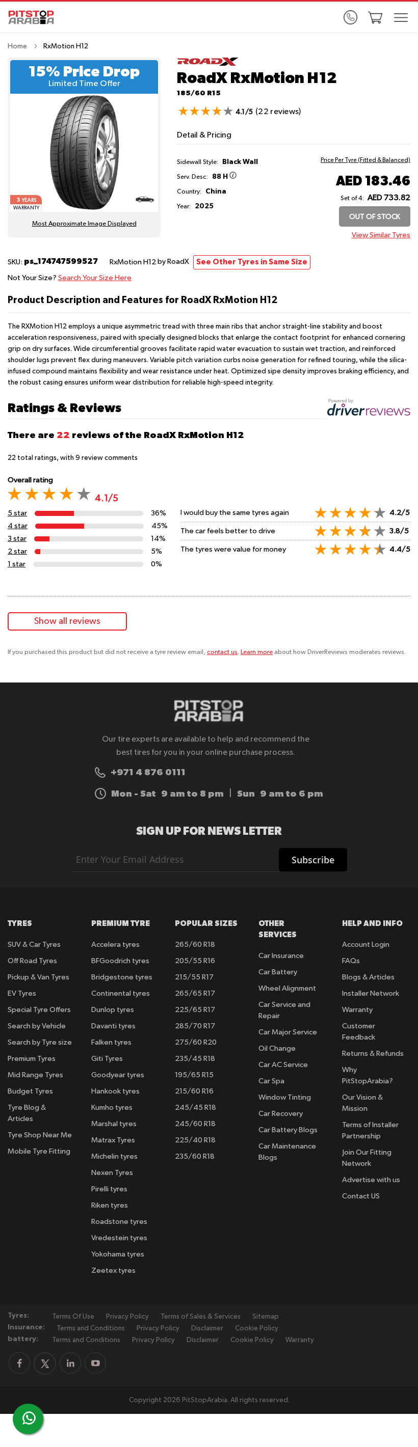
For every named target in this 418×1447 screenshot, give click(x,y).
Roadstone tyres (119, 1221)
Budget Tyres (30, 1091)
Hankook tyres (115, 1091)
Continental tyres (120, 993)
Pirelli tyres (109, 1189)
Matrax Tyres (113, 1140)
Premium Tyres (32, 1058)
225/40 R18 (195, 1140)
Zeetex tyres (113, 1270)
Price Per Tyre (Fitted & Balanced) (365, 160)
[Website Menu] (401, 18)
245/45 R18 (195, 1107)
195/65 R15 (194, 1075)
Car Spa (271, 1081)
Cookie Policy (256, 1328)
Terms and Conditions (91, 1328)
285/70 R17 (195, 1026)
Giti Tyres (107, 1058)
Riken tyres (109, 1205)
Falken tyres (111, 1042)
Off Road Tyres (32, 961)
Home (17, 46)
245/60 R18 (195, 1124)
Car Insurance (281, 956)
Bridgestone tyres (121, 977)
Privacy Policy (127, 1316)
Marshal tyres (114, 1124)
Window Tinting (284, 1097)
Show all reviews (67, 621)
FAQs (351, 961)
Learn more (257, 652)
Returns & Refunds (373, 1053)
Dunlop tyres (112, 1010)
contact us (222, 652)
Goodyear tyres (117, 1075)
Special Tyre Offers (39, 1010)
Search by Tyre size (40, 1042)
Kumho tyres (112, 1107)
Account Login (365, 944)
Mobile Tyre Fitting (39, 1151)
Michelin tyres (114, 1156)
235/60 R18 (195, 1156)
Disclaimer (207, 1328)
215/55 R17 (194, 977)
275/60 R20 (196, 1042)
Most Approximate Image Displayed (84, 224)
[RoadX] (207, 64)
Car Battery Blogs (288, 1130)
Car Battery (277, 972)
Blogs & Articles (368, 977)
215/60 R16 (194, 1091)
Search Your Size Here (95, 278)
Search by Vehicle (37, 1026)
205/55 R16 (195, 961)
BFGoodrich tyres (120, 961)
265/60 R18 (195, 944)
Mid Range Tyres (35, 1075)
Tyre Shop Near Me (40, 1135)
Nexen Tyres (112, 1173)
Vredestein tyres (119, 1238)
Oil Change (277, 1048)
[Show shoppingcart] (375, 17)
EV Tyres (22, 993)
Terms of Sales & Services (201, 1316)
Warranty (357, 1010)
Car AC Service (283, 1065)
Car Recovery (280, 1113)
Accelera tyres (115, 944)
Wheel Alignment (287, 988)
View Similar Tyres (381, 235)
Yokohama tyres (117, 1254)
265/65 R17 (195, 993)
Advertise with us (371, 1180)
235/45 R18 (195, 1058)
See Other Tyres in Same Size (251, 262)
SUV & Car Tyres (34, 944)
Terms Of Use (73, 1316)
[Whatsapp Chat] (29, 1418)
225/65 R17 (195, 1010)
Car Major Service (287, 1032)
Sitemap (265, 1316)
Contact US (361, 1196)
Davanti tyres (113, 1026)
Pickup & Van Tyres (38, 977)
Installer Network (370, 993)
